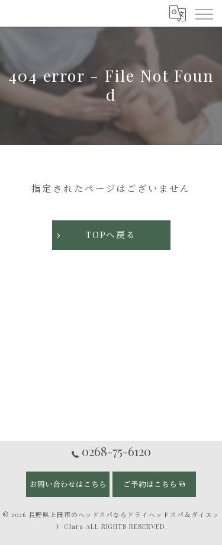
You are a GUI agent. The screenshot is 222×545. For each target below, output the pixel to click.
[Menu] (203, 13)
